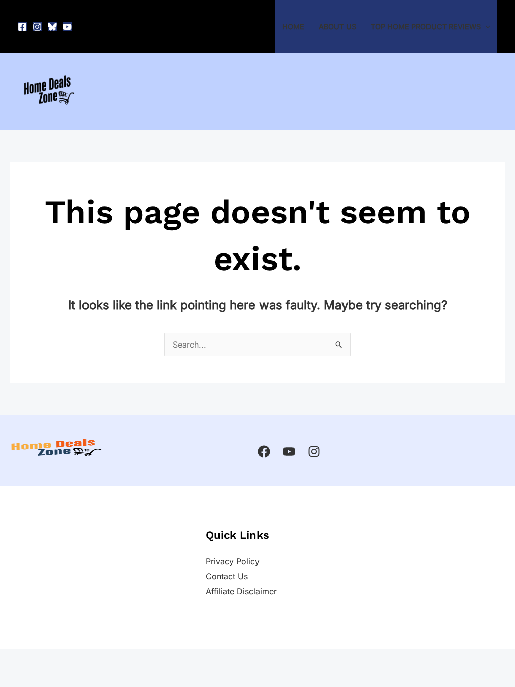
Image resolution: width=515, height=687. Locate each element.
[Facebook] (22, 26)
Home (293, 26)
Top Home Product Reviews (426, 26)
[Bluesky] (52, 26)
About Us (337, 26)
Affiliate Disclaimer (241, 591)
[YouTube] (67, 26)
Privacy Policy (233, 561)
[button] (485, 26)
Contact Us (227, 576)
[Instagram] (37, 26)
